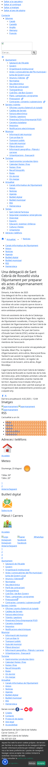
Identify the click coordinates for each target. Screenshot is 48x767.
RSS (7, 263)
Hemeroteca (11, 266)
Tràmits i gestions (13, 617)
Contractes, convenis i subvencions (21, 602)
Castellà (13, 24)
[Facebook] (17, 709)
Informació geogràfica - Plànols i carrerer (24, 650)
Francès (13, 33)
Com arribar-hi (12, 638)
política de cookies (25, 758)
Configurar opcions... (10, 763)
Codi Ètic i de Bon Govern (17, 593)
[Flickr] (22, 709)
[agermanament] (9, 409)
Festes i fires (11, 665)
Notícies (26, 238)
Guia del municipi (13, 644)
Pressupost (10, 599)
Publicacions (11, 434)
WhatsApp (38, 537)
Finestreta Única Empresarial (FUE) (21, 620)
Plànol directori (12, 647)
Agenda (9, 254)
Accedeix (5, 455)
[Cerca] (34, 52)
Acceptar (41, 763)
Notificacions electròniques (18, 629)
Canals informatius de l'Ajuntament (21, 245)
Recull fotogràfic (13, 668)
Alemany (13, 30)
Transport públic (13, 641)
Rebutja (32, 763)
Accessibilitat (11, 724)
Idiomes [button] (9, 18)
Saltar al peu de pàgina (14, 10)
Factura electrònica (14, 614)
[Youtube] (26, 709)
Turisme (5, 656)
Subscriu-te (6, 510)
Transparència (12, 590)
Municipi (5, 632)
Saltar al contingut (12, 4)
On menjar (10, 677)
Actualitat (11, 239)
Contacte (5, 15)
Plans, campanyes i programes (19, 596)
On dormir (10, 674)
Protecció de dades (14, 718)
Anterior (5, 489)
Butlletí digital (11, 257)
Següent (13, 489)
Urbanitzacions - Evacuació (17, 653)
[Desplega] (18, 239)
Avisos (8, 248)
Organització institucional (17, 569)
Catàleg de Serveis (13, 611)
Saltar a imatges (11, 7)
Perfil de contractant (15, 587)
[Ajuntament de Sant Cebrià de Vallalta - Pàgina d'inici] (16, 46)
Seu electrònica (12, 584)
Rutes (8, 671)
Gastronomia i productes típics (19, 659)
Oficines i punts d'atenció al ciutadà (21, 608)
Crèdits (8, 712)
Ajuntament (6, 560)
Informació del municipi (16, 635)
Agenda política (12, 431)
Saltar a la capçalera (13, 1)
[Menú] (2, 57)
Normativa (10, 581)
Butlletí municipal (13, 260)
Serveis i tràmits (8, 605)
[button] (5, 762)
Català (12, 21)
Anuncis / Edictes (13, 578)
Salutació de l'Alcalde (15, 563)
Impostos (9, 626)
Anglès (12, 27)
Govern (8, 566)
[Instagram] (31, 709)
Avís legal (9, 721)
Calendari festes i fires (15, 662)
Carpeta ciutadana (14, 623)
